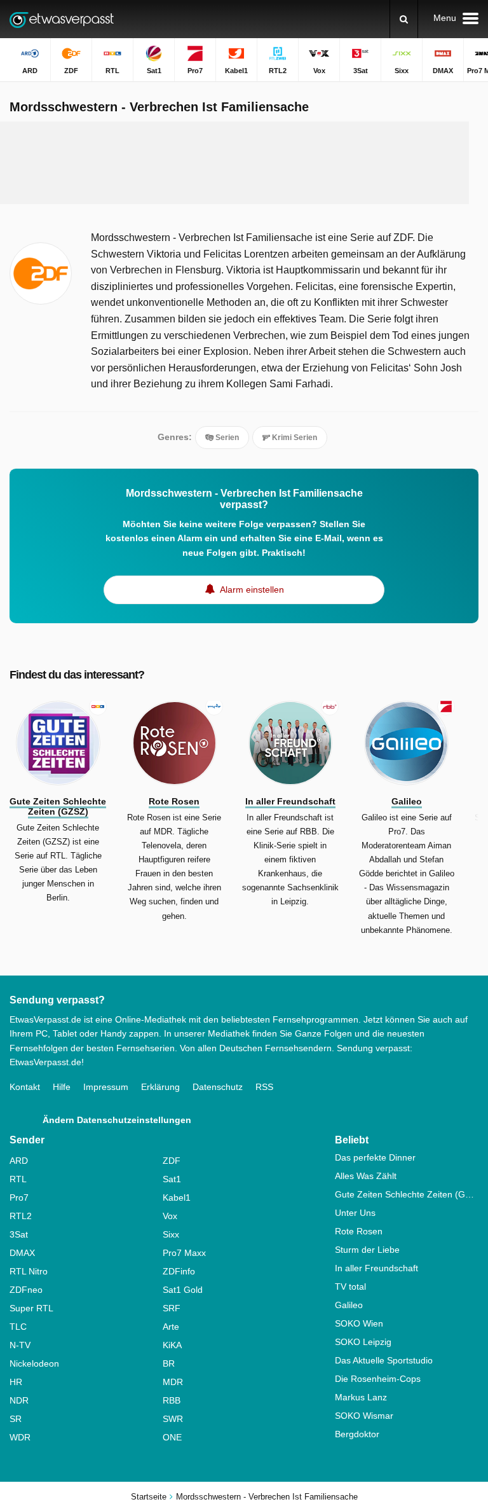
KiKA (172, 1345)
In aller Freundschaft (376, 1268)
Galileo (349, 1305)
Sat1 (172, 1179)
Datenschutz (218, 1087)
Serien (226, 437)
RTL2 (21, 1216)
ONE (172, 1437)
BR (169, 1363)
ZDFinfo (179, 1271)
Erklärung (160, 1087)
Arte (171, 1326)
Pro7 (19, 1197)
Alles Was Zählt (365, 1176)
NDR (19, 1400)
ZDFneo (26, 1290)
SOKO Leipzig (363, 1342)
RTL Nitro (29, 1271)
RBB (171, 1400)
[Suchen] (404, 19)
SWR (173, 1419)
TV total (350, 1286)
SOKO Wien (359, 1323)
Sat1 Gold (183, 1290)
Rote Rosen (359, 1231)
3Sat (19, 1234)
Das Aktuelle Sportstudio (384, 1360)
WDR (20, 1437)
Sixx (171, 1234)
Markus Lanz (361, 1397)
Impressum (105, 1087)
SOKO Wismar (364, 1416)
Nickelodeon (34, 1363)
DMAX (22, 1253)
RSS (264, 1087)
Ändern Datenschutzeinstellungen (117, 1120)
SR (16, 1419)
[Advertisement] (244, 162)
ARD (19, 1161)
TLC (18, 1326)
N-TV (20, 1345)
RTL (18, 1179)
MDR (173, 1382)
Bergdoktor (357, 1434)
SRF (171, 1308)
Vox (170, 1216)
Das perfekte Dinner (375, 1157)
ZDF (171, 1161)
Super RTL (31, 1308)
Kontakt (25, 1087)
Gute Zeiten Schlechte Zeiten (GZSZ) (406, 1194)
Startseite (148, 1496)
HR (16, 1382)
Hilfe (62, 1087)
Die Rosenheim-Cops (378, 1379)
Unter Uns (355, 1213)
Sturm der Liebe (367, 1250)
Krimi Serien (293, 437)
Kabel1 (177, 1197)
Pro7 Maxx (184, 1253)
